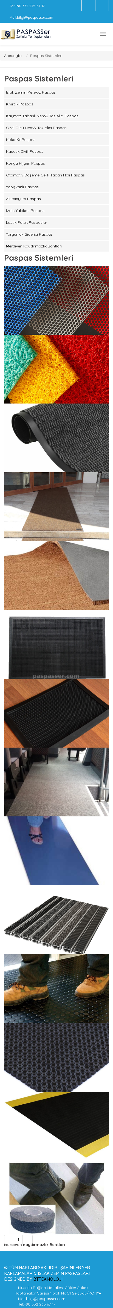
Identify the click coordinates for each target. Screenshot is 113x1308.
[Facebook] (88, 5)
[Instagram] (101, 5)
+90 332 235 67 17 (30, 6)
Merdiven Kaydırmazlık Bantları (34, 246)
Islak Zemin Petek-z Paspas (31, 92)
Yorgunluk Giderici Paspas (29, 234)
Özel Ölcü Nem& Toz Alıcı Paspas (36, 127)
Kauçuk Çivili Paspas (24, 151)
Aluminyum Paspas (23, 198)
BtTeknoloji (47, 1279)
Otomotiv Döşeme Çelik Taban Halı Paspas (45, 175)
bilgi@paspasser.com (35, 17)
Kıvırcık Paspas (19, 104)
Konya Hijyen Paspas (25, 163)
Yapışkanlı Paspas (22, 186)
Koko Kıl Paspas (20, 139)
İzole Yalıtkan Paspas (25, 210)
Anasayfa (13, 55)
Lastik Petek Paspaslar (26, 222)
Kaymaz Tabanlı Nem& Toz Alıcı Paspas (42, 115)
